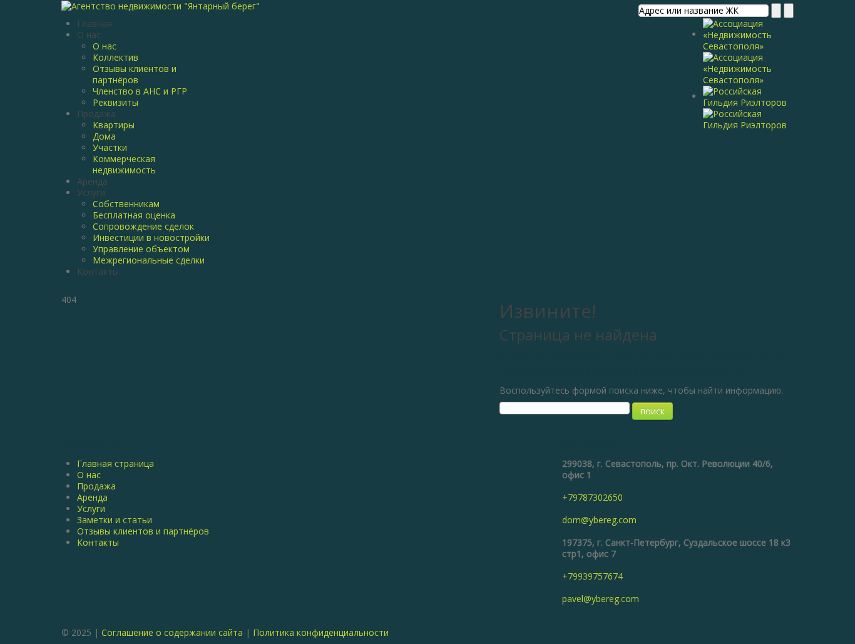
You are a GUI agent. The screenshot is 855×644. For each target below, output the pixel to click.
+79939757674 (592, 576)
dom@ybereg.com (599, 520)
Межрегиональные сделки (149, 260)
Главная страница (115, 463)
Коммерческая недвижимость (124, 164)
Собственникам (126, 204)
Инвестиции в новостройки (151, 237)
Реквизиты (115, 102)
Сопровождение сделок (143, 226)
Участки (110, 147)
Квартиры (114, 125)
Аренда (92, 181)
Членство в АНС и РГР (140, 91)
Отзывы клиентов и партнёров (135, 74)
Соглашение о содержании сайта (172, 632)
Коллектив (115, 57)
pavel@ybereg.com (600, 599)
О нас (89, 35)
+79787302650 (592, 497)
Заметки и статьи (114, 520)
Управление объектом (141, 249)
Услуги (91, 192)
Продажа (96, 114)
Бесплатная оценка (134, 215)
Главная (94, 23)
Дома (104, 136)
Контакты (98, 271)
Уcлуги (91, 508)
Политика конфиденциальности (321, 632)
